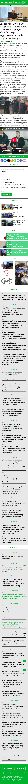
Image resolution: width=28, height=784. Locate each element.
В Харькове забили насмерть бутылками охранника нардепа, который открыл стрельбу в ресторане (14, 747)
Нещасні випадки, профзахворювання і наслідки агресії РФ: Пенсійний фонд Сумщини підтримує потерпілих (14, 335)
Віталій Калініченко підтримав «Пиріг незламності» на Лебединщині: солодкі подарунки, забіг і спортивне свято (13, 312)
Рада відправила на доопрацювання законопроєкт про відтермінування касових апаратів (14, 609)
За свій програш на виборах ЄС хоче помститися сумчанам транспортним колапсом (16, 245)
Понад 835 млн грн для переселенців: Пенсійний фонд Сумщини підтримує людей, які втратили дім (14, 449)
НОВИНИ (14, 289)
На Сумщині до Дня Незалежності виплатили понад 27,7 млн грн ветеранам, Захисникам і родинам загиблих (14, 346)
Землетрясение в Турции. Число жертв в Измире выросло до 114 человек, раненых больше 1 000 (14, 634)
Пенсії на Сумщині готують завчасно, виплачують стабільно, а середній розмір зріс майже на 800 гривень (12, 514)
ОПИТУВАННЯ (14, 164)
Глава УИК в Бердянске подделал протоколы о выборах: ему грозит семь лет (14, 724)
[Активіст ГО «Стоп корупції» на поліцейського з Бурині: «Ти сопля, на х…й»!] (6, 281)
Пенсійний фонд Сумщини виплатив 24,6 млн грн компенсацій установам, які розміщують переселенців (12, 376)
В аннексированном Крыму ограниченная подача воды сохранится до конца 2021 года (12, 715)
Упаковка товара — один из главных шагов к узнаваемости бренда (12, 569)
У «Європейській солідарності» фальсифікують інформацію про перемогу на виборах (14, 596)
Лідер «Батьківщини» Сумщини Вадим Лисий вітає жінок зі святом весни (17, 236)
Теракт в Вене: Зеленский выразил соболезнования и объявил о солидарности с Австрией (12, 683)
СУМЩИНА (14, 200)
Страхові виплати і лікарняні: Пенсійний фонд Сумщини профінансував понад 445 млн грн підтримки (13, 387)
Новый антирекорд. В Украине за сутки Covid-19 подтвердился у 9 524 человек (13, 643)
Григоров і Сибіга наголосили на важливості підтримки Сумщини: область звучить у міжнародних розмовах (14, 324)
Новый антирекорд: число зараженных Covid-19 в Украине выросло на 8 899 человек (13, 693)
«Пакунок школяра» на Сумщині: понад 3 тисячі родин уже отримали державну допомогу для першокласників (14, 401)
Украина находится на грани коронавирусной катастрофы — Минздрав (13, 655)
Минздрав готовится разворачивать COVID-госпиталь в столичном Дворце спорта (14, 706)
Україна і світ (14, 547)
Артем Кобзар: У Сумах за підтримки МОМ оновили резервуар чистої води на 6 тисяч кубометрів (12, 427)
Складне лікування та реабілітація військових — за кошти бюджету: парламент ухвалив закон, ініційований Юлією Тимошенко (12, 478)
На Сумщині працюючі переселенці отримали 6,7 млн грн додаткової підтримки (14, 503)
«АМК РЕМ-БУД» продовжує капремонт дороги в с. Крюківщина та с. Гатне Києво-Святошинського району (13, 583)
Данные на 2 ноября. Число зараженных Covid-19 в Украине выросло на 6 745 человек (13, 733)
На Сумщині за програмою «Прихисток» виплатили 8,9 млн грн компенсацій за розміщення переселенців (14, 438)
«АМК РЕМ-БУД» (10, 43)
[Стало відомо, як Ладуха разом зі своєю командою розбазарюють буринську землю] (6, 265)
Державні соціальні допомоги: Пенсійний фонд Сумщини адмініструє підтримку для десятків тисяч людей (13, 412)
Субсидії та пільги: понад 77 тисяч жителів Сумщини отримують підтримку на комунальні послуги (12, 490)
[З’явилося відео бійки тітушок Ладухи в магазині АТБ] (21, 273)
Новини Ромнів (17, 781)
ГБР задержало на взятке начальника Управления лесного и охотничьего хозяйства (14, 673)
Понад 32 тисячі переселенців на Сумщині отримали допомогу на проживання (14, 540)
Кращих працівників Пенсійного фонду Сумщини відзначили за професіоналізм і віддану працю (14, 297)
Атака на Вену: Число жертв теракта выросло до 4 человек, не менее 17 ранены (13, 664)
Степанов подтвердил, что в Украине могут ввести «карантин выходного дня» (12, 625)
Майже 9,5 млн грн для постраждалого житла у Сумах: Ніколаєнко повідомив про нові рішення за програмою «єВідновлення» (13, 529)
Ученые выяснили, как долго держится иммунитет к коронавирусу (12, 757)
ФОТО (14, 259)
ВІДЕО (14, 230)
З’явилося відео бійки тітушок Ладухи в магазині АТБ (17, 253)
